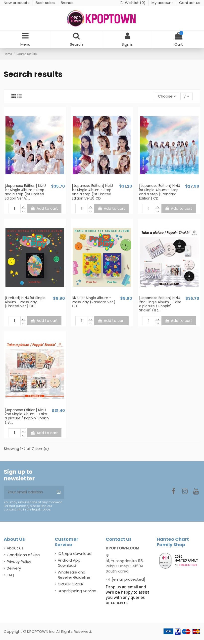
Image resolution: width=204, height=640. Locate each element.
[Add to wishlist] (31, 181)
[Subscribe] (58, 492)
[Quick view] (38, 181)
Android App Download (69, 563)
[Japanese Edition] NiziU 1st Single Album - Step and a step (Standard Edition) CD (159, 192)
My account (163, 2)
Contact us (189, 2)
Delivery (14, 568)
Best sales (46, 2)
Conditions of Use (23, 554)
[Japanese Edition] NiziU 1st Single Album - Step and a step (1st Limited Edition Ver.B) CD (92, 192)
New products (17, 2)
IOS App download (75, 553)
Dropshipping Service (77, 590)
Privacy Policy (19, 561)
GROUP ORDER (70, 584)
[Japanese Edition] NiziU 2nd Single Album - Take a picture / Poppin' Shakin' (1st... (160, 304)
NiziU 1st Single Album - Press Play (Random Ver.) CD (93, 302)
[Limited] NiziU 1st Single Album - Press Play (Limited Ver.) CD (25, 302)
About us (15, 548)
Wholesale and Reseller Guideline (74, 575)
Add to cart (47, 208)
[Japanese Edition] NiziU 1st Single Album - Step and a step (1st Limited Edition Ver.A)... (25, 192)
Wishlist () (135, 2)
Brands (67, 2)
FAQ (10, 574)
